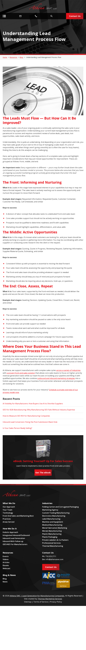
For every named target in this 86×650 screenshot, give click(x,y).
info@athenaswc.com (54, 559)
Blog (21, 57)
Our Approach (9, 507)
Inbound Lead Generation (14, 538)
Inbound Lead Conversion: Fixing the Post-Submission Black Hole (30, 422)
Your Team (7, 510)
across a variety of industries (68, 370)
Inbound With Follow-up (13, 541)
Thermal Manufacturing (52, 546)
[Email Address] (20, 16)
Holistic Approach (10, 532)
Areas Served (8, 522)
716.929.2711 (50, 556)
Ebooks (6, 565)
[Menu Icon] (4, 16)
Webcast (6, 568)
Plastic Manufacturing (51, 534)
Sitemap (27, 601)
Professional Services (51, 543)
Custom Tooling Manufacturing (55, 513)
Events (6, 556)
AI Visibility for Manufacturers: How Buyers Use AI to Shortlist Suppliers (33, 403)
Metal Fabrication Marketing (54, 528)
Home (5, 57)
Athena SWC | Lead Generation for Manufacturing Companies (37, 595)
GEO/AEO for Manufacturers (15, 544)
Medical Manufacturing (52, 525)
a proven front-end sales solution (21, 373)
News (5, 581)
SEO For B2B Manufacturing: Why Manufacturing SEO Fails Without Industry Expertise (39, 409)
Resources (13, 57)
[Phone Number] (36, 16)
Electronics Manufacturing (53, 516)
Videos (6, 559)
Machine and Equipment (52, 522)
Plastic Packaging (49, 537)
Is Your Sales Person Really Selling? (17, 428)
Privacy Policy (56, 601)
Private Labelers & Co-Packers (55, 540)
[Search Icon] (52, 16)
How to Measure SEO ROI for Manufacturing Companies (26, 416)
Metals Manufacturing (52, 531)
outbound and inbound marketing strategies (56, 378)
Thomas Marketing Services (50, 598)
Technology (8, 513)
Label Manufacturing (51, 519)
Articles (6, 562)
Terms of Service (40, 601)
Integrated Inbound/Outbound (16, 535)
